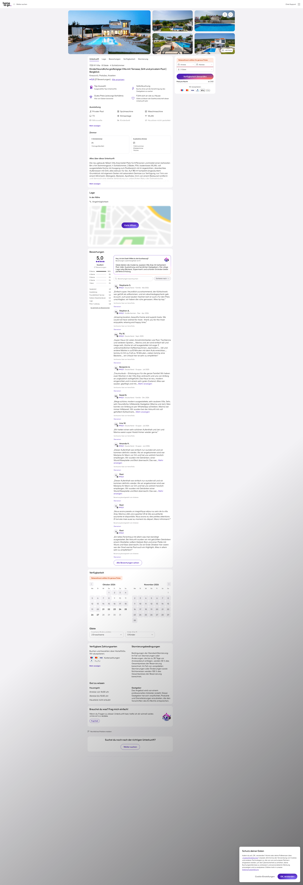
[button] (299, 4)
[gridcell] (109, 592)
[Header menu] (299, 4)
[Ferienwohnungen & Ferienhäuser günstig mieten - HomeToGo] (7, 4)
